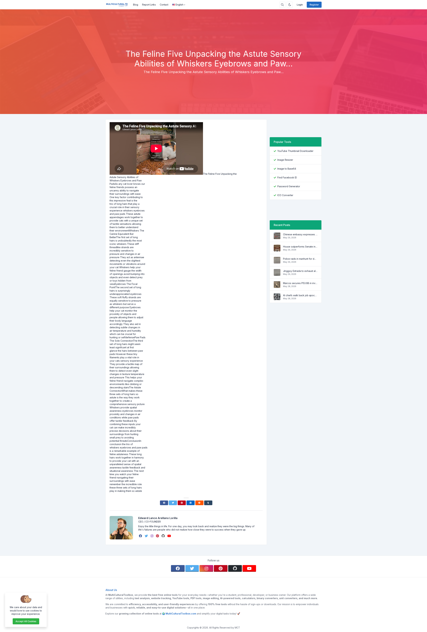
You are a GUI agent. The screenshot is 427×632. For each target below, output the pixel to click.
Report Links (149, 4)
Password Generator (288, 186)
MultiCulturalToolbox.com (181, 613)
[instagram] (152, 536)
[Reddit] (199, 502)
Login (300, 4)
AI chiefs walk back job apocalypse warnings (300, 295)
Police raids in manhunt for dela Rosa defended (300, 258)
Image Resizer (285, 159)
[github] (163, 536)
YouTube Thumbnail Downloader (295, 151)
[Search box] (282, 5)
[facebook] (140, 536)
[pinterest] (157, 536)
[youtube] (169, 536)
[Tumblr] (208, 502)
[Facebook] (164, 502)
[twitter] (146, 536)
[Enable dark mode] (290, 5)
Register (314, 4)
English (179, 4)
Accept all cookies (26, 621)
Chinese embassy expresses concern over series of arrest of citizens (300, 234)
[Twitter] (173, 502)
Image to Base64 (286, 168)
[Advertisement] (213, 39)
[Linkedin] (190, 502)
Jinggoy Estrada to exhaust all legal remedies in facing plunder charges (300, 271)
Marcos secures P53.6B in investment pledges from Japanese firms (300, 283)
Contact (164, 4)
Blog (135, 4)
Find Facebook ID (287, 177)
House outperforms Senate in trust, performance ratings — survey (300, 246)
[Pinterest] (182, 502)
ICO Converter (285, 195)
